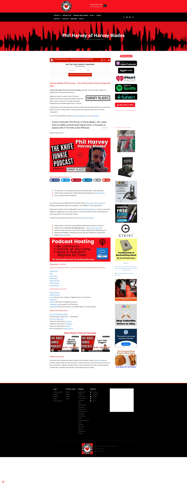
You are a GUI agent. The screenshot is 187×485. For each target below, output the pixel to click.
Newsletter (67, 15)
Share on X (105, 128)
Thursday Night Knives (80, 15)
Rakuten (52, 302)
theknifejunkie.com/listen (86, 218)
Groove (52, 297)
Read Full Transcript (56, 133)
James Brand (53, 278)
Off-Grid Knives (54, 283)
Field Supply (53, 276)
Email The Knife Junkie (56, 319)
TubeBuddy (53, 307)
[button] (80, 155)
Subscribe (73, 19)
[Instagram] (124, 17)
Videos (98, 15)
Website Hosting (55, 295)
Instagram (96, 116)
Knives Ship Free (55, 281)
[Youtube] (127, 17)
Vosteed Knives (54, 285)
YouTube (69, 321)
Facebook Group (68, 328)
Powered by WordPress (99, 448)
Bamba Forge (54, 271)
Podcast (57, 15)
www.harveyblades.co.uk (80, 116)
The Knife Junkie (70, 389)
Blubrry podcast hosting (93, 228)
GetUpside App (54, 304)
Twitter (68, 326)
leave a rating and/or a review (94, 203)
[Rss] (133, 17)
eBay (51, 273)
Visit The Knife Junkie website (59, 314)
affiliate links (97, 360)
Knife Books (53, 299)
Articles (66, 19)
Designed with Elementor (99, 451)
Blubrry (63, 235)
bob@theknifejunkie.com (89, 209)
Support (57, 19)
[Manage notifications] (3, 482)
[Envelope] (130, 17)
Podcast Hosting (55, 292)
